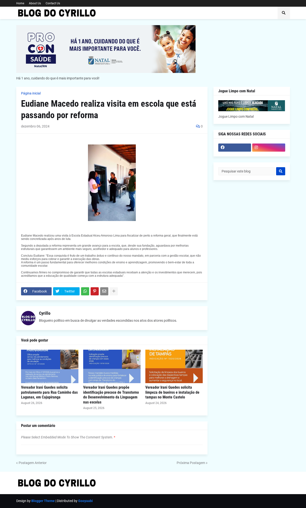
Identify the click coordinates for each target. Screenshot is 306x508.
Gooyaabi (85, 501)
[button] (284, 13)
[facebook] (234, 148)
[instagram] (268, 148)
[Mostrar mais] (114, 291)
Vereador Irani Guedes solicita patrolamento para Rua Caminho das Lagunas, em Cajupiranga (49, 392)
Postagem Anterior (33, 463)
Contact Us (53, 3)
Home (20, 3)
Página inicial (31, 93)
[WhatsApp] (85, 291)
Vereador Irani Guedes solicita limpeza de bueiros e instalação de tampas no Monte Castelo (172, 392)
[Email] (104, 291)
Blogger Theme (43, 501)
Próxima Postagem (191, 463)
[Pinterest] (95, 291)
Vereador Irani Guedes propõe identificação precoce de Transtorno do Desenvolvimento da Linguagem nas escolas (111, 394)
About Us (35, 3)
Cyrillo (44, 313)
